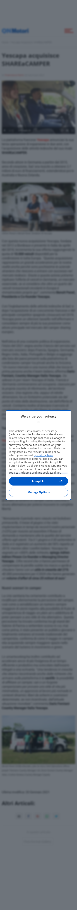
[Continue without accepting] (38, 422)
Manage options (39, 492)
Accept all (38, 481)
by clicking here (43, 455)
